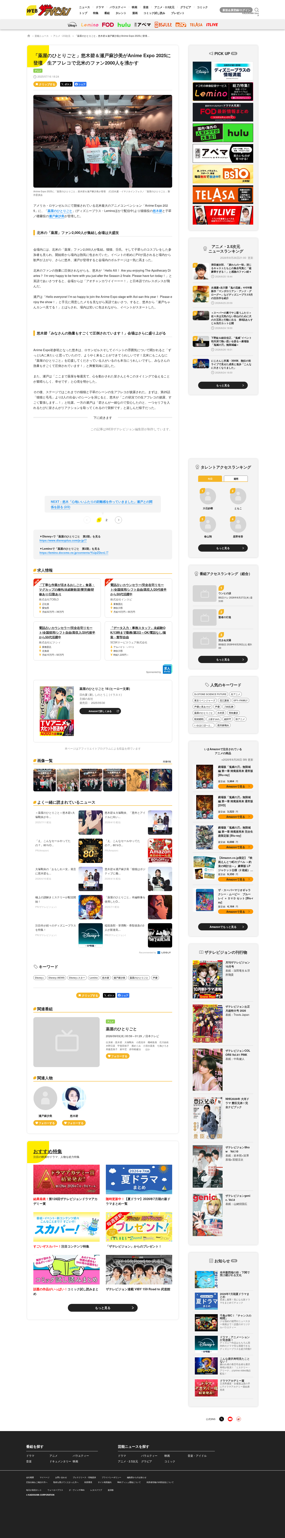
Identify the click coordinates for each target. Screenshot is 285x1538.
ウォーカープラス (55, 1490)
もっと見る (103, 1307)
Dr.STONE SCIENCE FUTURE (210, 694)
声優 (155, 977)
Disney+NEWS (56, 977)
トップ (83, 12)
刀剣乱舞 (228, 706)
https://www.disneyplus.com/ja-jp (62, 540)
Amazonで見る (235, 786)
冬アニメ (235, 694)
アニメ (38, 70)
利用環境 (88, 1482)
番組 (107, 12)
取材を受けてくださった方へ (66, 1482)
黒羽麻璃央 (223, 725)
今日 (210, 478)
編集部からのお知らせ (136, 1477)
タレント (121, 12)
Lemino (94, 977)
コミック (202, 7)
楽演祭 (111, 1490)
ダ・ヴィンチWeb (77, 1490)
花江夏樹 (224, 700)
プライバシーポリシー (111, 1477)
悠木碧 (157, 210)
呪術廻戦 (199, 719)
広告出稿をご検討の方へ (37, 1482)
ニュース (84, 7)
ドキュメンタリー (60, 1461)
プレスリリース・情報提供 (84, 1477)
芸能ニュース (42, 35)
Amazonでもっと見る (223, 927)
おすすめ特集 (47, 1151)
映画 (134, 7)
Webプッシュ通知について (129, 1482)
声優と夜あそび (202, 706)
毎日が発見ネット (34, 1490)
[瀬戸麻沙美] (45, 1106)
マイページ (44, 1477)
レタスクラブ (96, 1490)
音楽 (146, 7)
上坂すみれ (214, 719)
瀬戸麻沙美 (56, 216)
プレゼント (178, 12)
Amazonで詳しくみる (100, 711)
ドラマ (100, 7)
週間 (236, 478)
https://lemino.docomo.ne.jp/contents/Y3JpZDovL (73, 553)
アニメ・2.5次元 (164, 7)
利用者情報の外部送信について (160, 1482)
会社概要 (30, 1477)
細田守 (227, 719)
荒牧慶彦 (233, 713)
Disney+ (39, 977)
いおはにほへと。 (203, 725)
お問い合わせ (61, 1477)
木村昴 (220, 713)
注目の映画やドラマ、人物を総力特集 (56, 1157)
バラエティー (118, 7)
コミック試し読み (154, 12)
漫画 (135, 12)
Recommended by (148, 952)
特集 (95, 12)
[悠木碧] (74, 1106)
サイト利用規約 (104, 1482)
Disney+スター (77, 977)
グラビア (185, 7)
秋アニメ (240, 719)
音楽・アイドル (197, 1455)
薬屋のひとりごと (60, 210)
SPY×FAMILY (240, 700)
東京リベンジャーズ (204, 700)
